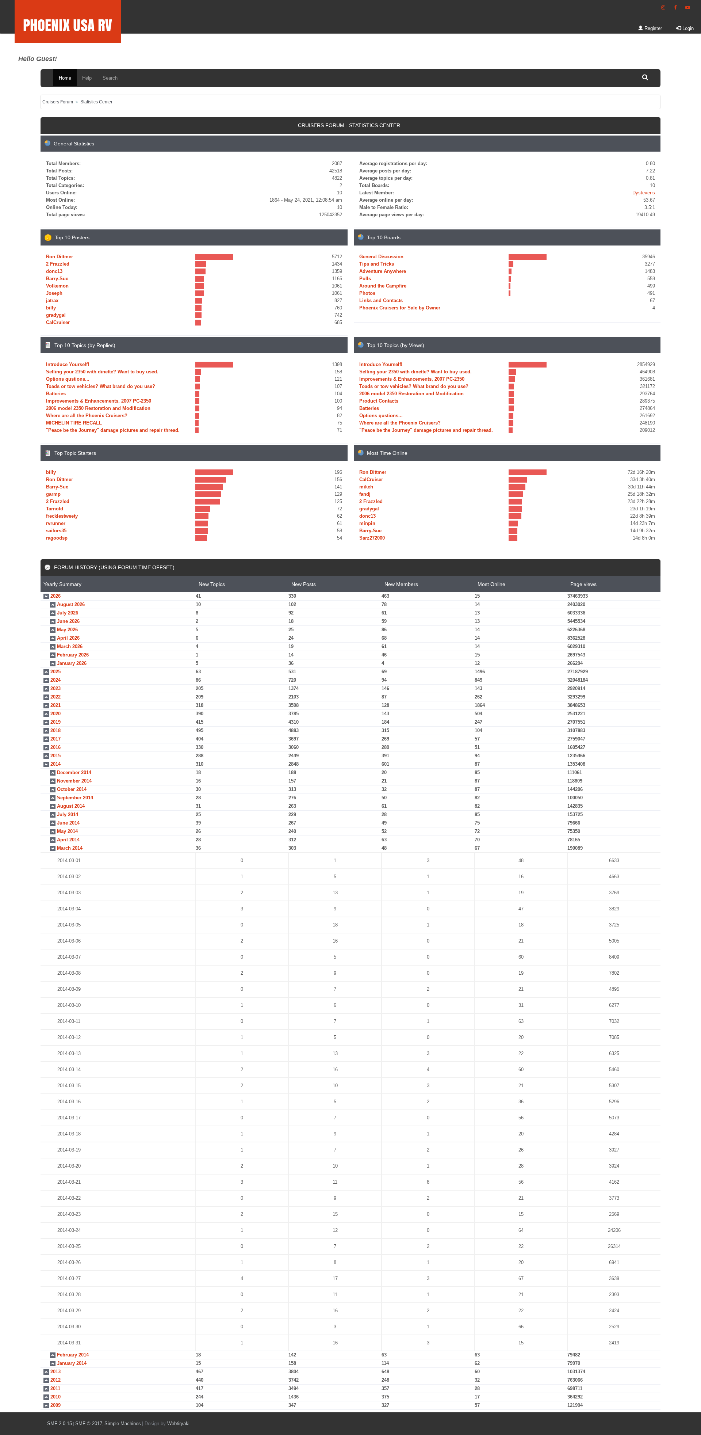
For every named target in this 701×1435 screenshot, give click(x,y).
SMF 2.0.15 (59, 1423)
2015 (55, 755)
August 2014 (71, 806)
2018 (55, 730)
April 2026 (68, 638)
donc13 (54, 271)
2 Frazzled (57, 264)
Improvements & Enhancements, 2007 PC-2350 (98, 401)
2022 (55, 697)
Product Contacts (378, 401)
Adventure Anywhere (382, 271)
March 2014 (70, 848)
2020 (55, 713)
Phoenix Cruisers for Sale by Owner (399, 308)
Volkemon (57, 286)
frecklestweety (62, 516)
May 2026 (67, 629)
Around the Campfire (382, 286)
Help (87, 78)
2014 (55, 764)
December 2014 (74, 772)
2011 (55, 1388)
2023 (55, 688)
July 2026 (67, 613)
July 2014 (67, 814)
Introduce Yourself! (67, 364)
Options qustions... (67, 379)
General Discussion (381, 256)
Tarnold (54, 508)
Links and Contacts (381, 300)
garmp (53, 494)
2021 (55, 705)
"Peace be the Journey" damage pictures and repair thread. (113, 430)
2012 (55, 1380)
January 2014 (72, 1363)
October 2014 (72, 789)
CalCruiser (58, 322)
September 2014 (75, 797)
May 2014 (67, 831)
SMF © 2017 (88, 1423)
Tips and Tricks (376, 264)
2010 (55, 1397)
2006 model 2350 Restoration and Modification (98, 408)
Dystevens (643, 192)
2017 (55, 739)
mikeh (366, 487)
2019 (55, 722)
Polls (365, 278)
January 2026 (72, 663)
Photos (367, 293)
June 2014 (68, 823)
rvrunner (55, 523)
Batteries (56, 393)
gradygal (56, 315)
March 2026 (70, 646)
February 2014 (73, 1355)
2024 (55, 680)
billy (51, 308)
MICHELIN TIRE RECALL (74, 423)
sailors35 (56, 530)
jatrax (52, 300)
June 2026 (68, 621)
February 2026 (73, 655)
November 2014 (74, 781)
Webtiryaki (178, 1423)
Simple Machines (122, 1423)
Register (652, 28)
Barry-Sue (57, 278)
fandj (365, 494)
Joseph (54, 293)
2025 (55, 671)
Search (110, 78)
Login (687, 28)
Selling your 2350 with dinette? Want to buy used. (102, 371)
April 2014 (68, 839)
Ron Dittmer (59, 256)
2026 (55, 596)
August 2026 (71, 604)
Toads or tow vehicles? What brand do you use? (100, 386)
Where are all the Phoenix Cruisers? (86, 415)
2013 (55, 1371)
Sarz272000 (372, 538)
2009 (55, 1405)
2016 (55, 747)
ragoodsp (57, 538)
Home (65, 78)
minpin (367, 523)
